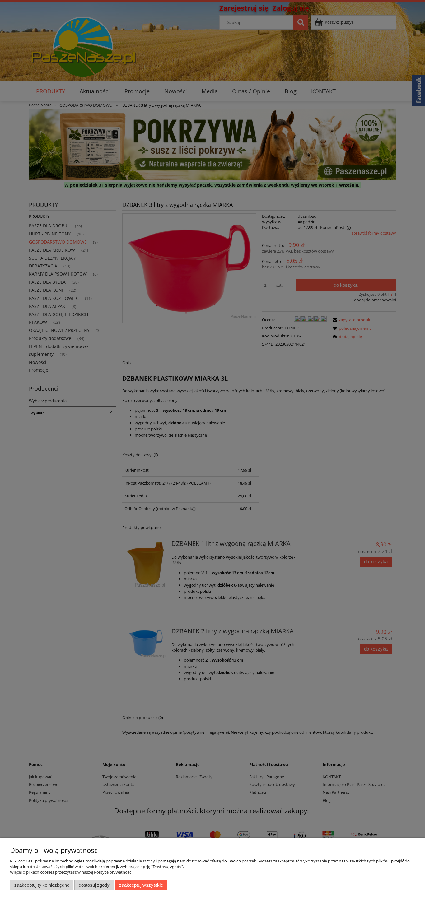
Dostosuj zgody (94, 885)
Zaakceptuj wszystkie (141, 885)
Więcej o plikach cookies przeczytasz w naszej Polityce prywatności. (71, 872)
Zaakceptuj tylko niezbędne (41, 885)
